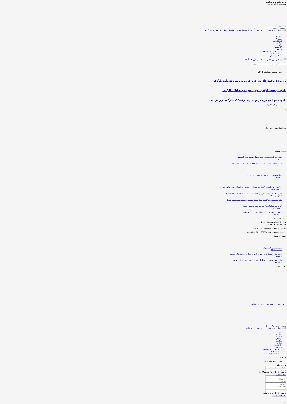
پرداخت (279, 49)
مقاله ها (279, 36)
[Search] (255, 28)
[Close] (285, 402)
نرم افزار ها (277, 41)
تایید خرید (273, 53)
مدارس (279, 43)
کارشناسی (278, 47)
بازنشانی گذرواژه (279, 372)
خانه (280, 34)
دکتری (279, 45)
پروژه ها (279, 39)
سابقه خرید (273, 56)
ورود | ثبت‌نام (281, 26)
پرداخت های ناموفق (269, 51)
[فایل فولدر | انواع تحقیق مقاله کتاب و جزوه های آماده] (265, 59)
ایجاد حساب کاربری (279, 395)
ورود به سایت (281, 374)
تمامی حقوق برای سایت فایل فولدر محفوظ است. (267, 304)
